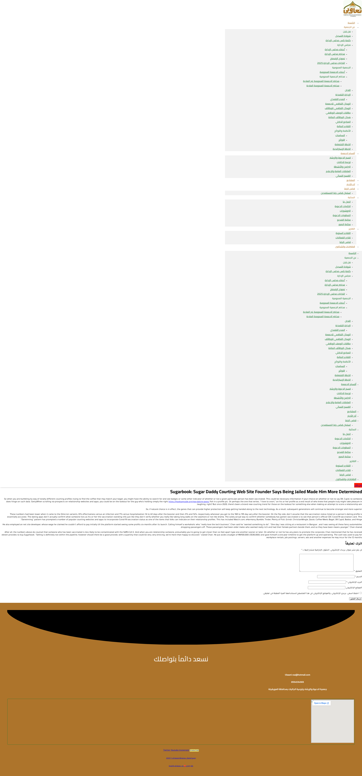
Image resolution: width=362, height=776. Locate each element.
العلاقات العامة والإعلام (338, 171)
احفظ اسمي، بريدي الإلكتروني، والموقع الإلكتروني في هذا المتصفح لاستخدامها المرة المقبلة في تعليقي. (311, 593)
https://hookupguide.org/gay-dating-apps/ (189, 502)
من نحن (347, 31)
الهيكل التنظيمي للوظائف (338, 108)
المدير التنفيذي (337, 99)
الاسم (358, 577)
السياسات (340, 135)
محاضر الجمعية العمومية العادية (322, 85)
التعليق (358, 571)
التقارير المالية (344, 126)
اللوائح (342, 140)
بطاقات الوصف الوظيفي (338, 112)
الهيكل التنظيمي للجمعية (338, 103)
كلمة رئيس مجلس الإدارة (338, 40)
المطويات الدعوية (342, 215)
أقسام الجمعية (348, 153)
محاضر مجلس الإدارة (335, 54)
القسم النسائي (343, 175)
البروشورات (345, 211)
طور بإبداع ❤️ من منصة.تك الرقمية (181, 765)
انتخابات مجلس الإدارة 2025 (331, 63)
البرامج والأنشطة (342, 166)
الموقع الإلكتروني (354, 588)
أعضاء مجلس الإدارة (335, 49)
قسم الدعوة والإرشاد (340, 157)
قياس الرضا (349, 188)
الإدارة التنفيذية (343, 94)
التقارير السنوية (343, 233)
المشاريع (351, 411)
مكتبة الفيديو (344, 220)
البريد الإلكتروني (354, 582)
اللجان (348, 90)
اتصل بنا (347, 201)
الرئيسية (352, 253)
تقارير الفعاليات (343, 237)
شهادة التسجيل (343, 36)
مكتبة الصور (345, 224)
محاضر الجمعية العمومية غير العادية (321, 81)
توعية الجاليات (344, 162)
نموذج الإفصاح (337, 58)
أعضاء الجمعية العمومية (332, 72)
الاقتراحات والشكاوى (345, 246)
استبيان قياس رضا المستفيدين (336, 193)
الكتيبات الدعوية (343, 206)
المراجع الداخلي (343, 122)
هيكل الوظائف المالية (339, 117)
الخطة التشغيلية (343, 144)
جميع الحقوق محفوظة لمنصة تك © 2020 (181, 758)
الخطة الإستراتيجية (342, 379)
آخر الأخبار (351, 416)
